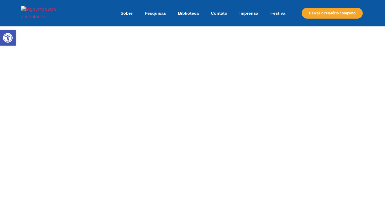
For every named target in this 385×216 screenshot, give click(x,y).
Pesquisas (155, 13)
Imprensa (248, 13)
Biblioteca (188, 13)
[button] (8, 38)
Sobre (127, 13)
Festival (278, 13)
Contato (219, 13)
